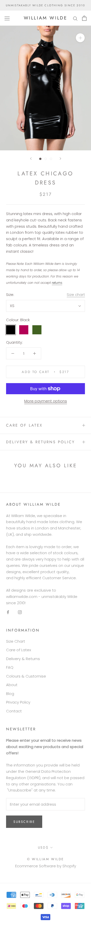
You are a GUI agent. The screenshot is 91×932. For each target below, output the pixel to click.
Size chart (76, 294)
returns (57, 283)
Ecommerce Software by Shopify (45, 866)
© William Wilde (45, 859)
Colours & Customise (26, 676)
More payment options (45, 401)
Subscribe (24, 821)
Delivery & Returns (23, 658)
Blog (10, 693)
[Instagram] (20, 612)
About (11, 684)
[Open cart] (84, 18)
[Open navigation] (7, 18)
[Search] (75, 18)
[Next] (60, 158)
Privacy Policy (18, 702)
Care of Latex (24, 425)
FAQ (9, 667)
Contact (14, 711)
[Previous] (31, 158)
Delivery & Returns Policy (40, 442)
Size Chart (15, 641)
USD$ (43, 847)
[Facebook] (8, 612)
